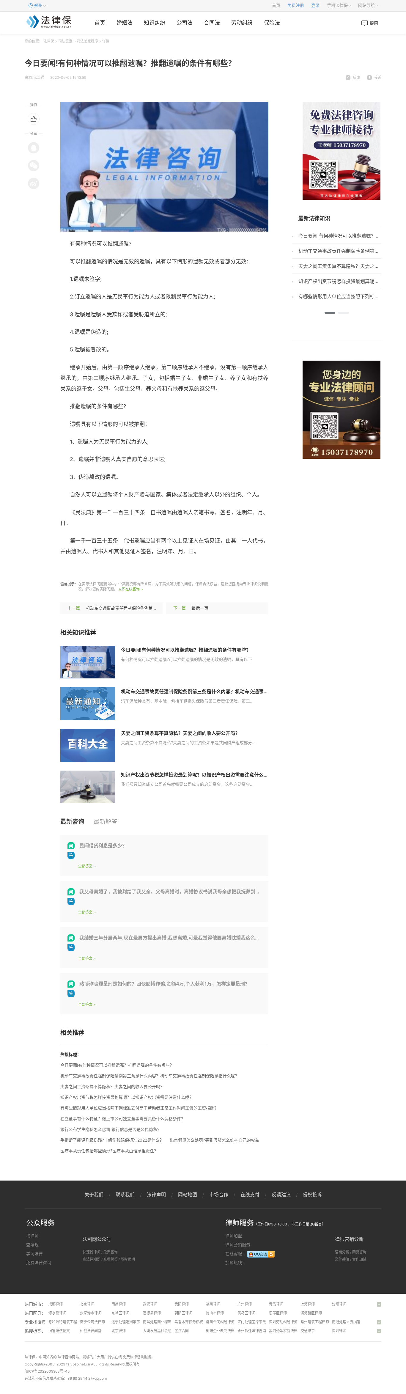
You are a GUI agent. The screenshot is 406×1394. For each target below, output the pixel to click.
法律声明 (156, 1194)
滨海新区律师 (311, 1313)
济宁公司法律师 (92, 1322)
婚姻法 (125, 23)
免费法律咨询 (38, 1262)
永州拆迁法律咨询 (251, 1331)
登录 (315, 5)
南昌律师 (118, 1304)
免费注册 (295, 5)
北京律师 (87, 1304)
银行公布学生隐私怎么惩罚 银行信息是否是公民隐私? (109, 1129)
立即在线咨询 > (130, 589)
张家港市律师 (90, 1313)
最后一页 (200, 608)
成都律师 (55, 1304)
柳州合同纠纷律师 (220, 1322)
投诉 (377, 77)
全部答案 (85, 866)
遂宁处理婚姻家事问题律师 (132, 1322)
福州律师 (213, 1304)
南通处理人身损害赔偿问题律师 (357, 1322)
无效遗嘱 (127, 569)
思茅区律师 (278, 1313)
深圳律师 (339, 1331)
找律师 (32, 1235)
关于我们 (93, 1194)
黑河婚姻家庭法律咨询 (287, 1331)
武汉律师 (150, 1304)
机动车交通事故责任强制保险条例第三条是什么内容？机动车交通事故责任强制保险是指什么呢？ (223, 691)
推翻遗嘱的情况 (96, 569)
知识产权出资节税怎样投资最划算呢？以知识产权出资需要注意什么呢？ (197, 775)
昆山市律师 (215, 1313)
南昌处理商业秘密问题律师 (164, 1322)
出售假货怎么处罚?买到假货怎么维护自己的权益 (214, 1139)
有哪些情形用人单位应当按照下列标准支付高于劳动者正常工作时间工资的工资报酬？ (139, 1107)
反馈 (356, 77)
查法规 (32, 1244)
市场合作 (218, 1194)
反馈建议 (281, 1194)
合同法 (212, 23)
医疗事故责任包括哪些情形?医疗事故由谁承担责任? (108, 1150)
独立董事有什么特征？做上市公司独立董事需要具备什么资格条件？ (122, 1118)
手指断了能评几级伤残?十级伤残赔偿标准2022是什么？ (112, 1139)
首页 (276, 5)
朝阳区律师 (183, 1313)
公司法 (185, 23)
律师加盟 (233, 1235)
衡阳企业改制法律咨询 (224, 1331)
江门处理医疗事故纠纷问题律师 (262, 1322)
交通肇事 (307, 1331)
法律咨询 (65, 1357)
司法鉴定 (65, 41)
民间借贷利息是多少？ (103, 845)
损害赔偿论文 (59, 1331)
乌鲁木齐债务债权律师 (192, 1322)
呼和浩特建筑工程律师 (66, 1322)
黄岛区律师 (246, 1313)
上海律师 (307, 1304)
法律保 (48, 41)
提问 (374, 23)
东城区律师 (120, 1313)
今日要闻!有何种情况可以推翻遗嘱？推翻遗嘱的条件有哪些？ (186, 650)
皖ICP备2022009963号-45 (47, 1371)
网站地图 (187, 1194)
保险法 (272, 23)
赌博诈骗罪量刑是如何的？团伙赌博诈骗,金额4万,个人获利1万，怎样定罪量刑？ (164, 984)
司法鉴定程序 (87, 41)
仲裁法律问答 (90, 1331)
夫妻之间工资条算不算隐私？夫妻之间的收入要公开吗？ (180, 733)
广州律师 (244, 1304)
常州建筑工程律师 (314, 1322)
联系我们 (125, 1194)
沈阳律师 (339, 1304)
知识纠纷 (154, 23)
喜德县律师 (152, 1313)
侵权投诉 (312, 1194)
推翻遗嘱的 (153, 569)
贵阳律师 (181, 1304)
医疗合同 (181, 1331)
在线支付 (249, 1194)
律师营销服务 (237, 1244)
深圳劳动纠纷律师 (283, 1322)
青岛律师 (276, 1304)
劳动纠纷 (242, 23)
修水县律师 (57, 1313)
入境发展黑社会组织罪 (161, 1331)
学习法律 (34, 1253)
